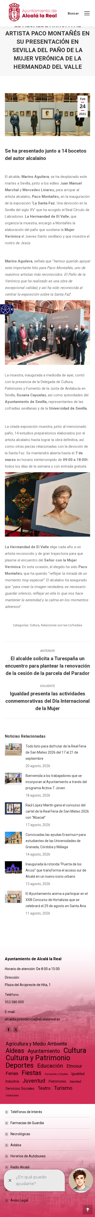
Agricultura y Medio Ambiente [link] (36, 1044)
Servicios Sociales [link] (20, 1088)
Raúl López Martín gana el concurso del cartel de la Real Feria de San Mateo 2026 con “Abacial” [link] (57, 811)
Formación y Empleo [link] (56, 1074)
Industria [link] (12, 1081)
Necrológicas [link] (20, 1134)
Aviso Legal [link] (19, 1200)
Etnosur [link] (74, 1066)
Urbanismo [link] (12, 1095)
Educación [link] (50, 1066)
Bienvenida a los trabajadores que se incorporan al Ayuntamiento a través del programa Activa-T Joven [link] (56, 782)
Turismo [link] (63, 1088)
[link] (87, 13)
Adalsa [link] (15, 1145)
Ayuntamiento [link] (44, 1051)
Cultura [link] (34, 625)
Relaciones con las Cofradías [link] (61, 625)
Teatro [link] (44, 1088)
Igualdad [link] (78, 1074)
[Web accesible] (5, 309)
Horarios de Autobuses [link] (28, 1156)
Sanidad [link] (75, 1081)
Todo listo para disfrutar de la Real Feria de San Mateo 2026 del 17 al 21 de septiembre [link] (56, 752)
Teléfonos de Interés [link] (26, 1112)
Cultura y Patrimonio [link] (38, 1058)
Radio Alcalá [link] (19, 1167)
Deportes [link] (20, 1065)
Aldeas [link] (15, 1051)
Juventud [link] (33, 1081)
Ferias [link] (12, 1073)
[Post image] (13, 749)
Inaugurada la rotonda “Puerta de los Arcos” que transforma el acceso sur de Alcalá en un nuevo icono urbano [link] (56, 870)
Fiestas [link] (31, 1073)
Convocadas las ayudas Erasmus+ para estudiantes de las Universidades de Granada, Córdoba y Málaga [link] (56, 841)
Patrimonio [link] (57, 1081)
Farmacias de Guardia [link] (27, 1123)
